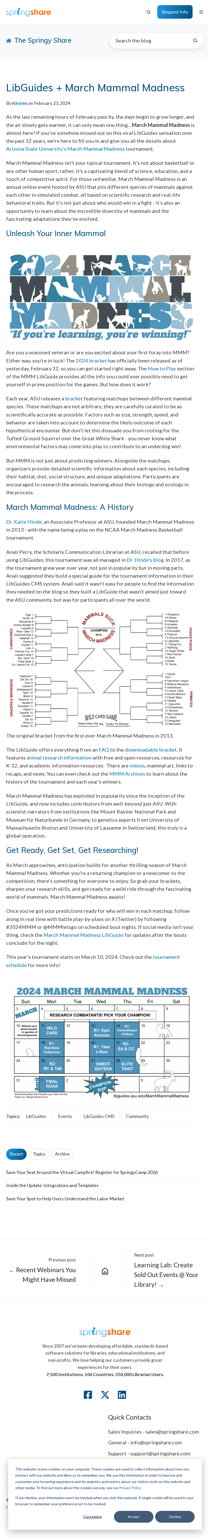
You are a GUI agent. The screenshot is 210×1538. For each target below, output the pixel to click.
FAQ (104, 749)
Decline (175, 1516)
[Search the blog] (195, 40)
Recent (16, 1154)
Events (65, 1116)
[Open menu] (201, 12)
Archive (62, 1154)
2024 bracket (91, 360)
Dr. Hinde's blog (145, 560)
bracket (74, 398)
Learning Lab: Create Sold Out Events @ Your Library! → (166, 1274)
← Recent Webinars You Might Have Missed (42, 1274)
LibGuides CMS (98, 1116)
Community (137, 1116)
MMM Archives (127, 774)
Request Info (175, 12)
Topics (39, 1154)
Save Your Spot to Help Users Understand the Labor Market (65, 1198)
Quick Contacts (129, 1417)
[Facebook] (87, 1394)
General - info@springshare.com (145, 1442)
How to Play (162, 368)
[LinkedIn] (122, 1394)
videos (137, 765)
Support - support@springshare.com (149, 1453)
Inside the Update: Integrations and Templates (52, 1185)
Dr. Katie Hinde (24, 522)
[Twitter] (105, 1394)
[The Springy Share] (105, 1270)
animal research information (59, 757)
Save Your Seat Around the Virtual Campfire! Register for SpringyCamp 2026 (82, 1172)
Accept (134, 1516)
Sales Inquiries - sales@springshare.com (153, 1432)
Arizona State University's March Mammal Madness (65, 149)
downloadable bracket (151, 749)
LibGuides (36, 1116)
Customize (92, 1516)
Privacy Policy (130, 1488)
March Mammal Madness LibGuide (83, 935)
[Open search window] (148, 12)
